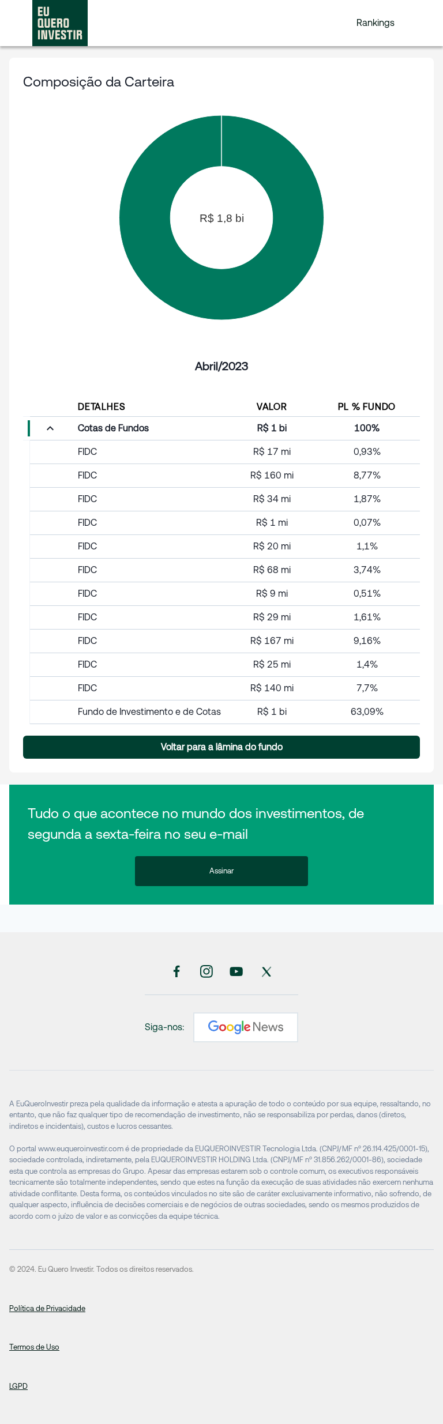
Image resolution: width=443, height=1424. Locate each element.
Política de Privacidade (47, 1308)
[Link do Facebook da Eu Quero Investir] (176, 971)
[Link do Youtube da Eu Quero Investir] (236, 971)
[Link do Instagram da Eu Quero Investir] (206, 971)
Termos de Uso (34, 1347)
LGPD (18, 1386)
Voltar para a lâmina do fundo (222, 746)
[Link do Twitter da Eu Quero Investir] (266, 971)
